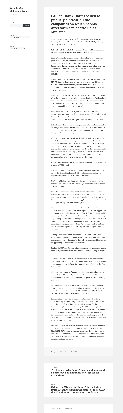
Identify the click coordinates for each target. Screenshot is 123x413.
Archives (12, 46)
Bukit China (76, 352)
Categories (13, 35)
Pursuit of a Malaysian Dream (19, 9)
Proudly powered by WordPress (61, 408)
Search (12, 23)
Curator (67, 352)
